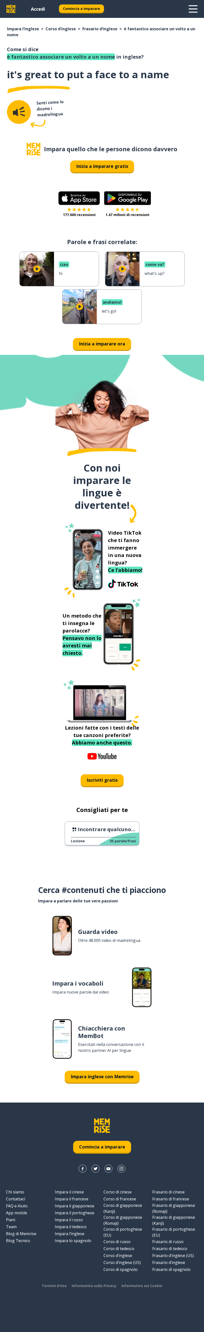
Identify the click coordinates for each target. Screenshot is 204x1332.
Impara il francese (71, 1199)
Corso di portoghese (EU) (122, 1232)
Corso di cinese (117, 1192)
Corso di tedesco (118, 1248)
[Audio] (19, 112)
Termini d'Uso (54, 1285)
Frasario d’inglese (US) (173, 1255)
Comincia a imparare (81, 8)
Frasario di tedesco (169, 1248)
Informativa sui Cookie (141, 1285)
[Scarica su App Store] (79, 198)
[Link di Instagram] (121, 1169)
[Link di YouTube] (108, 1169)
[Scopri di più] (193, 9)
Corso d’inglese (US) (122, 1262)
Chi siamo (15, 1192)
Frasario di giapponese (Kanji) (173, 1220)
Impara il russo (69, 1219)
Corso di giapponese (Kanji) (122, 1208)
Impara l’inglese (23, 29)
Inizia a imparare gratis (102, 166)
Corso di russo (117, 1241)
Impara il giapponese (74, 1206)
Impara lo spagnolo (73, 1240)
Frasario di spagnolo (171, 1269)
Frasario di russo (168, 1241)
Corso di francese (119, 1199)
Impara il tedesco (71, 1226)
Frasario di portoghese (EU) (173, 1232)
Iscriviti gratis (102, 780)
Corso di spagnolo (120, 1269)
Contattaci (15, 1199)
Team (11, 1226)
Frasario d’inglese (99, 29)
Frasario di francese (170, 1199)
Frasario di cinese (168, 1192)
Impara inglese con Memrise (102, 1076)
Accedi (38, 9)
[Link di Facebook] (83, 1169)
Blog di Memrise (21, 1233)
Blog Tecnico (18, 1240)
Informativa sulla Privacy (94, 1285)
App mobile (16, 1213)
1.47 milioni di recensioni (127, 214)
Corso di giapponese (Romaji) (122, 1220)
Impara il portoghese (74, 1213)
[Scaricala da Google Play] (127, 198)
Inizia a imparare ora (102, 344)
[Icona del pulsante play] (37, 269)
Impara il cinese (69, 1192)
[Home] (34, 149)
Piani (10, 1219)
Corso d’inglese (61, 29)
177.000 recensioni (79, 214)
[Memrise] (11, 9)
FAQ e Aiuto (17, 1206)
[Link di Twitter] (96, 1169)
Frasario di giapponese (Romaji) (173, 1208)
